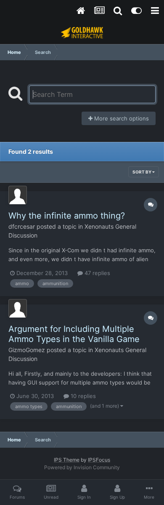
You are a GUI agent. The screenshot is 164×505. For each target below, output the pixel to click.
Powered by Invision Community (82, 467)
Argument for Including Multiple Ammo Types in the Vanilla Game (74, 334)
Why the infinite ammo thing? (66, 216)
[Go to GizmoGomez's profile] (17, 308)
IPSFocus (99, 460)
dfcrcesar (21, 226)
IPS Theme (66, 460)
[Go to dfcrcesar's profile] (17, 195)
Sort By (142, 171)
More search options (121, 118)
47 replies (96, 273)
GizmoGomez (26, 349)
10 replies (82, 396)
